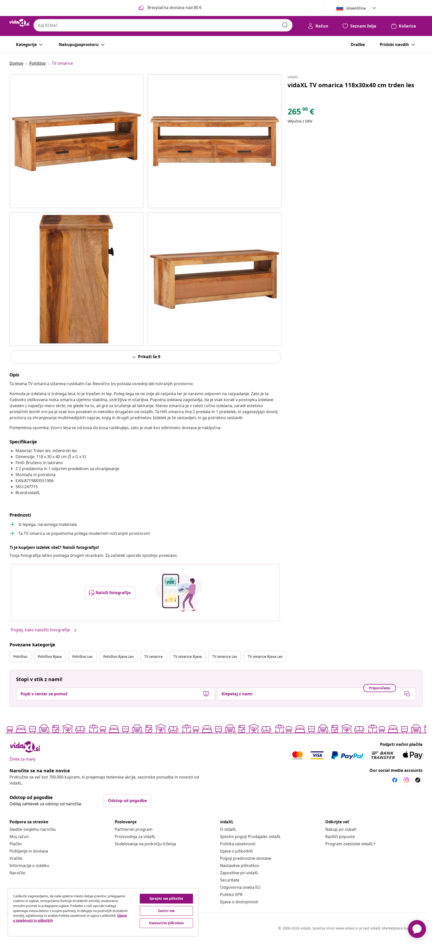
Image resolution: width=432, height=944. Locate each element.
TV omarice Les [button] (224, 656)
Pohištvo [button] (20, 656)
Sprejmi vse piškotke (167, 898)
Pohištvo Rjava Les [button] (118, 656)
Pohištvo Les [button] (82, 656)
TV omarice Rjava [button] (187, 656)
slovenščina (356, 8)
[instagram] (406, 780)
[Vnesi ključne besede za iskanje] (285, 25)
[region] (103, 912)
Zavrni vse (166, 911)
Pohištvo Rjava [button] (50, 656)
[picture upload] (178, 592)
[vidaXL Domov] (20, 22)
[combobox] (163, 25)
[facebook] (394, 780)
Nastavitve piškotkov (239, 865)
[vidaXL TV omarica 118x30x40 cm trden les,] (76, 141)
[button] (170, 7)
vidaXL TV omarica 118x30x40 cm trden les (351, 85)
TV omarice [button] (153, 656)
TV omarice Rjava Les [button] (265, 656)
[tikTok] (417, 780)
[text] (301, 113)
